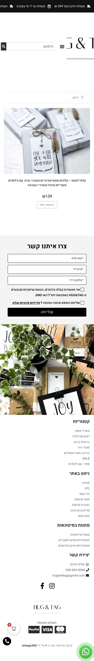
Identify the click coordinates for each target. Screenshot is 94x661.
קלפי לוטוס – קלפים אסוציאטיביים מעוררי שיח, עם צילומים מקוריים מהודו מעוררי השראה (47, 182)
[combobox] (30, 46)
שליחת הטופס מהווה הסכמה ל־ (46, 303)
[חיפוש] (3, 46)
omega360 (29, 645)
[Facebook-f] (42, 586)
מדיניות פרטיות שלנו (26, 303)
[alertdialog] (47, 6)
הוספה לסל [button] (47, 205)
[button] (62, 46)
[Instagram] (52, 586)
